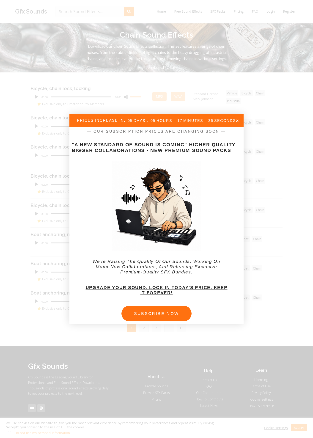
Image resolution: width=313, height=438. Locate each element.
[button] (237, 120)
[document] (156, 219)
